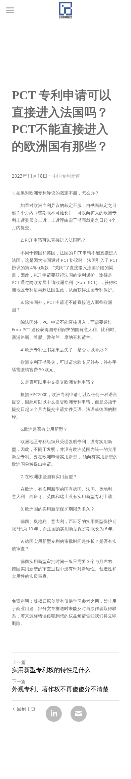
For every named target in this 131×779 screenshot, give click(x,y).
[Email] (79, 714)
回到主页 (26, 709)
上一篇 (19, 662)
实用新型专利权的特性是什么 (51, 670)
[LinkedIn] (54, 714)
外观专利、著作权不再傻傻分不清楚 (60, 689)
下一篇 (19, 681)
